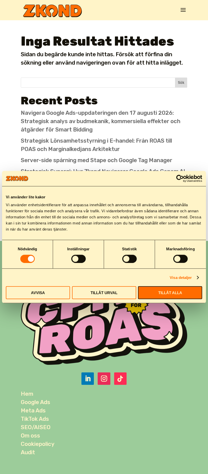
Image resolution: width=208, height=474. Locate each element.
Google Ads (35, 402)
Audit (28, 452)
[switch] (78, 259)
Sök (181, 83)
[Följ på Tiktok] (120, 378)
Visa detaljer (181, 277)
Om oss (30, 435)
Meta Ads (33, 410)
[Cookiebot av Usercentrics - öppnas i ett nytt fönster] (180, 178)
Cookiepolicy (38, 444)
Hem (27, 393)
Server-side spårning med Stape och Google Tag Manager (96, 160)
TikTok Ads (35, 418)
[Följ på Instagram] (104, 378)
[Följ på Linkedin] (87, 378)
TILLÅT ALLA (170, 293)
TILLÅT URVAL (104, 293)
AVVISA (38, 293)
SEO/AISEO (35, 427)
